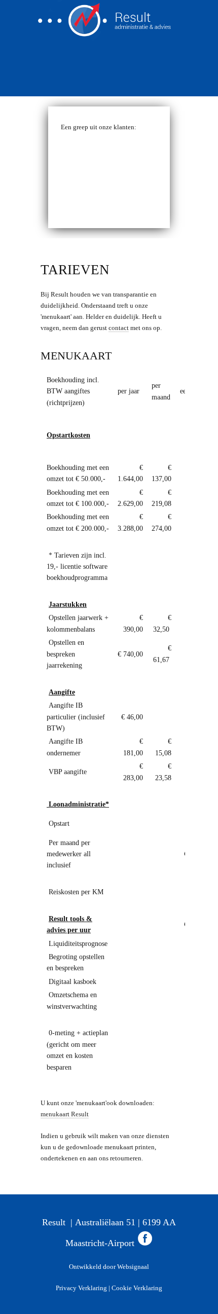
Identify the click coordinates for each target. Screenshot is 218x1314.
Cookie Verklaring (136, 1288)
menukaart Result (65, 1114)
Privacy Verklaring (81, 1288)
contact (118, 328)
